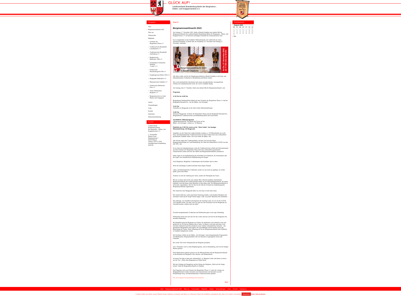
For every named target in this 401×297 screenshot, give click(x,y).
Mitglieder (151, 38)
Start (149, 26)
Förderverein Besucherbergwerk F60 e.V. (158, 70)
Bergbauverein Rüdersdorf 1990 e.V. (156, 58)
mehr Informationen (258, 294)
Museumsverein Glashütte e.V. (159, 82)
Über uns (151, 32)
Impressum (151, 114)
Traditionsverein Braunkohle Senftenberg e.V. (158, 53)
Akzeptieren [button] (246, 294)
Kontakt (150, 111)
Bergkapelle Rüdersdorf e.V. (158, 78)
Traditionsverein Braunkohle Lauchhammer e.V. (158, 47)
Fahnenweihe (152, 35)
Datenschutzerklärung (154, 117)
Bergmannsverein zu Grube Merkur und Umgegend (158, 97)
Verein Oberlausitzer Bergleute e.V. (156, 91)
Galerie (150, 102)
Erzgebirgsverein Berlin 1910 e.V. (160, 75)
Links (150, 108)
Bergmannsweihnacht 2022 (156, 29)
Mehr (226, 282)
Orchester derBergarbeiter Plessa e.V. (157, 42)
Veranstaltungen (152, 105)
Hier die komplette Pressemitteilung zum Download (188, 278)
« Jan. (234, 36)
